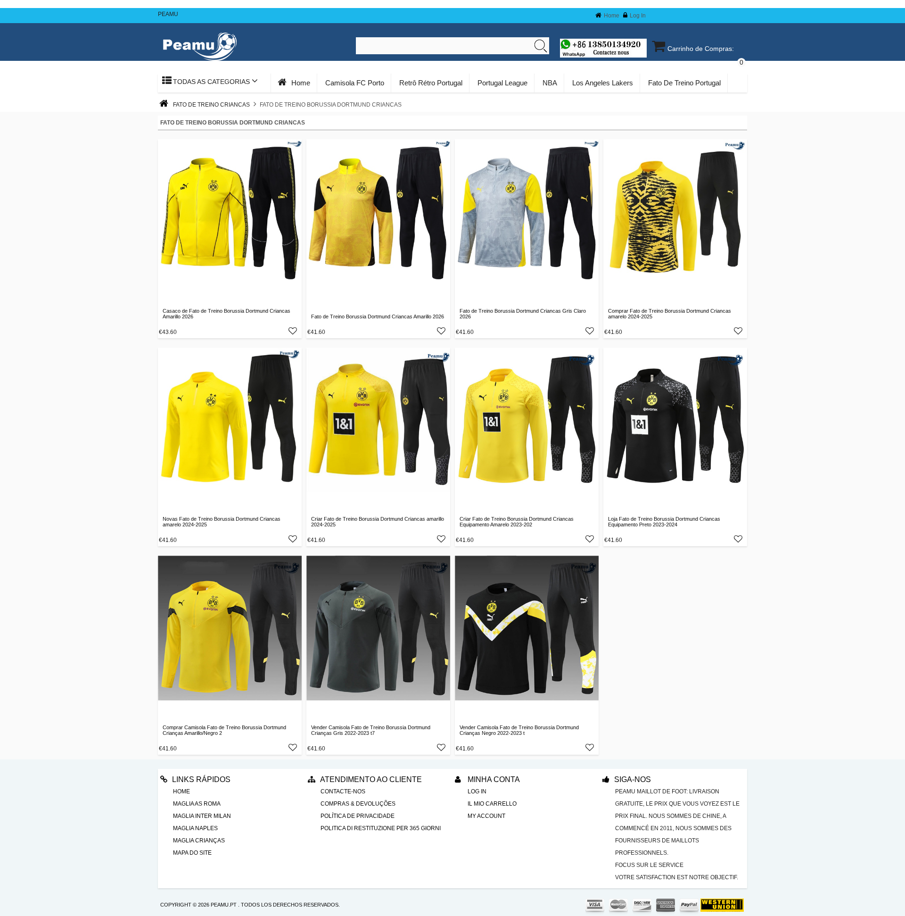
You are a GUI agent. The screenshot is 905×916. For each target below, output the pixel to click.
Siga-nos (632, 779)
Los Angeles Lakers (602, 83)
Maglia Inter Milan (202, 816)
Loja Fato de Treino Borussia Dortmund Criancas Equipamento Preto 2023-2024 (664, 521)
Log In (638, 15)
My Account (486, 816)
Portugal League (502, 83)
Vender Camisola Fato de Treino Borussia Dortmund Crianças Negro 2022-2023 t (519, 730)
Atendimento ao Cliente (371, 779)
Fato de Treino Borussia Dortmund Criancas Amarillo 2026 (377, 316)
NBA (550, 83)
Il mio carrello (492, 803)
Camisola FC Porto (354, 83)
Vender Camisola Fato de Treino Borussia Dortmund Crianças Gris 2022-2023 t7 (370, 730)
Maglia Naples (195, 828)
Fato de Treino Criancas (211, 104)
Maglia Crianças (199, 840)
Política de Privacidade (358, 816)
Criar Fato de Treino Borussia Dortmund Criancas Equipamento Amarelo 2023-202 (517, 521)
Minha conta (493, 779)
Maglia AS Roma (197, 803)
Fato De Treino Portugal (684, 83)
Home (611, 15)
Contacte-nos (343, 791)
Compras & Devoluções (358, 803)
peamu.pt (224, 905)
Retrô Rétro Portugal (430, 83)
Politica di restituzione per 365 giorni (381, 828)
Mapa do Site (192, 852)
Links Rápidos (201, 779)
